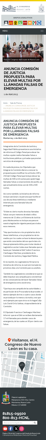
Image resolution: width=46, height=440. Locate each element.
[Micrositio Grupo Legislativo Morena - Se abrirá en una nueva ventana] (25, 22)
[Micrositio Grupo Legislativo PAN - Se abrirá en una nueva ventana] (39, 22)
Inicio (5, 103)
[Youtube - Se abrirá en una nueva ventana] (5, 429)
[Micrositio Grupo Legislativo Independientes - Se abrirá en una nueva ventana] (6, 22)
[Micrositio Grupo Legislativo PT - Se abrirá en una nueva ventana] (11, 22)
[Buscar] (34, 423)
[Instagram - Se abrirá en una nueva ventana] (21, 429)
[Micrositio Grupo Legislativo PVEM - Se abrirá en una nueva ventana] (20, 22)
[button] (23, 370)
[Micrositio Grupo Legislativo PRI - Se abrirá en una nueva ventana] (34, 22)
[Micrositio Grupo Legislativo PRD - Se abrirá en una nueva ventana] (16, 22)
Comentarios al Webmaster (12, 435)
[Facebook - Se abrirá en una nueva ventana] (11, 429)
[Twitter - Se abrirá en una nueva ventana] (16, 429)
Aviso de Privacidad (30, 435)
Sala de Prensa (16, 103)
